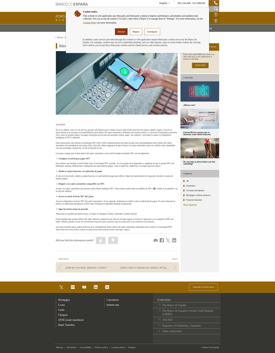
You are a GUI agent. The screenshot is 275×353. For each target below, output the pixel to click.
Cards (61, 309)
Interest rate (113, 304)
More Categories (190, 205)
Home (60, 37)
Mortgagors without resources (198, 195)
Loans (61, 304)
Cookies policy (118, 347)
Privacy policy (101, 347)
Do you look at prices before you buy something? (199, 163)
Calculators (113, 299)
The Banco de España (174, 305)
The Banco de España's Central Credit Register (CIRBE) (187, 312)
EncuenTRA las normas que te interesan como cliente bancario (197, 133)
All (187, 181)
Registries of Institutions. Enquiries (181, 325)
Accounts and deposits (195, 190)
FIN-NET (167, 319)
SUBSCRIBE (200, 65)
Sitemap (59, 347)
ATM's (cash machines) (71, 319)
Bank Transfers (66, 324)
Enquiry (132, 347)
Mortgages (64, 299)
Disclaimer (71, 347)
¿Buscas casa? (189, 105)
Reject (136, 32)
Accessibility (85, 347)
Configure (152, 32)
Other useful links (172, 331)
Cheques (63, 314)
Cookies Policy (90, 22)
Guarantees (190, 186)
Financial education (194, 200)
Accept (121, 32)
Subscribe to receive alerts (203, 287)
